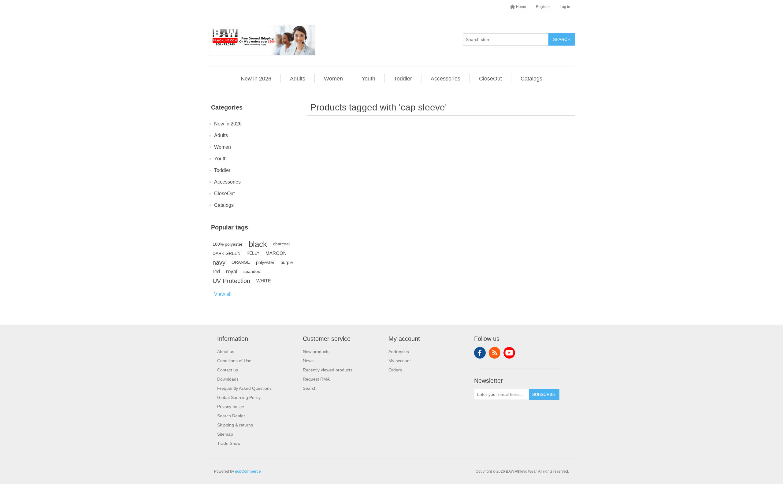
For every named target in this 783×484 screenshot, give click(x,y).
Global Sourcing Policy (239, 397)
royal (231, 271)
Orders (395, 369)
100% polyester (228, 244)
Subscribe (544, 394)
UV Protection (231, 280)
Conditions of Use (234, 360)
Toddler (403, 79)
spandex (251, 271)
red (216, 271)
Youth (368, 79)
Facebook (480, 353)
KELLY (253, 253)
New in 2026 (256, 79)
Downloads (228, 379)
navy (219, 262)
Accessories (445, 79)
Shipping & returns (235, 425)
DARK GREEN (226, 253)
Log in (565, 7)
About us (225, 351)
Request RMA (316, 379)
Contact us (227, 369)
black (258, 244)
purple (286, 262)
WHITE (263, 280)
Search (561, 39)
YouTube (509, 353)
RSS (494, 353)
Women (333, 79)
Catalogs (531, 79)
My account (399, 360)
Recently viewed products (327, 369)
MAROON (276, 253)
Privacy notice (230, 406)
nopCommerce (248, 471)
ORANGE (241, 262)
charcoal (281, 244)
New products (316, 351)
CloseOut (490, 79)
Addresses (398, 351)
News (308, 360)
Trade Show (228, 443)
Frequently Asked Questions (244, 388)
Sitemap (225, 434)
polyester (265, 262)
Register (543, 7)
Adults (297, 79)
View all (223, 294)
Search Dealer (231, 415)
